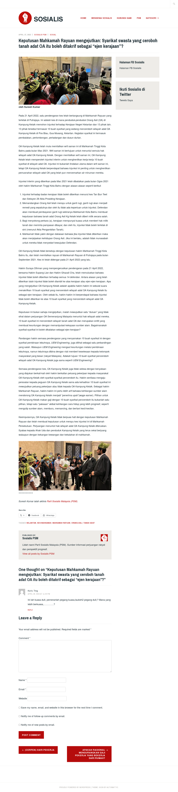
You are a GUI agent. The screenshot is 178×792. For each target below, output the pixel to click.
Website (23, 698)
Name (22, 680)
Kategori (151, 18)
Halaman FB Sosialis (130, 68)
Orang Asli (76, 523)
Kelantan (31, 523)
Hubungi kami (124, 18)
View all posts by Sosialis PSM (38, 553)
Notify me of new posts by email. (38, 724)
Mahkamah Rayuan (61, 523)
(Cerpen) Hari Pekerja (39, 749)
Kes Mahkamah (44, 523)
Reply (30, 610)
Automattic (112, 787)
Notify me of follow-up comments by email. (43, 716)
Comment (24, 638)
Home (83, 18)
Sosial (53, 34)
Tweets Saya (126, 100)
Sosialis (48, 18)
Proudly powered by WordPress (74, 787)
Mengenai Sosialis (101, 18)
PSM (139, 18)
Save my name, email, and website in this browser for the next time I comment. (62, 707)
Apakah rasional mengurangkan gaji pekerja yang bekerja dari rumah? (90, 753)
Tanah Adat (89, 523)
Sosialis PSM (40, 34)
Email (22, 689)
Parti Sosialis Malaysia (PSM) (62, 501)
